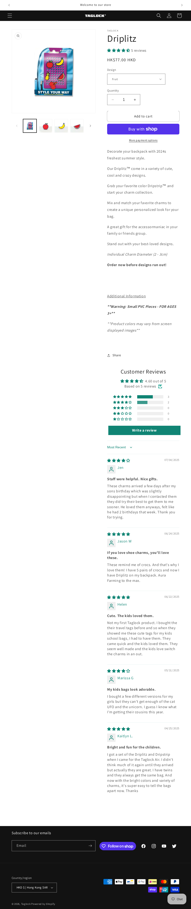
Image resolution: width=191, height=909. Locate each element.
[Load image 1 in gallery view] (30, 126)
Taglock (26, 904)
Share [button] (117, 355)
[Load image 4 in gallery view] (77, 126)
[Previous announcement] (9, 5)
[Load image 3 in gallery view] (61, 126)
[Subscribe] (90, 845)
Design (111, 70)
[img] (118, 460)
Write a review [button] (144, 430)
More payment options (143, 140)
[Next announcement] (182, 5)
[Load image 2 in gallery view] (45, 126)
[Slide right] (90, 126)
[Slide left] (17, 126)
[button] (10, 15)
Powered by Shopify (43, 904)
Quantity (113, 91)
